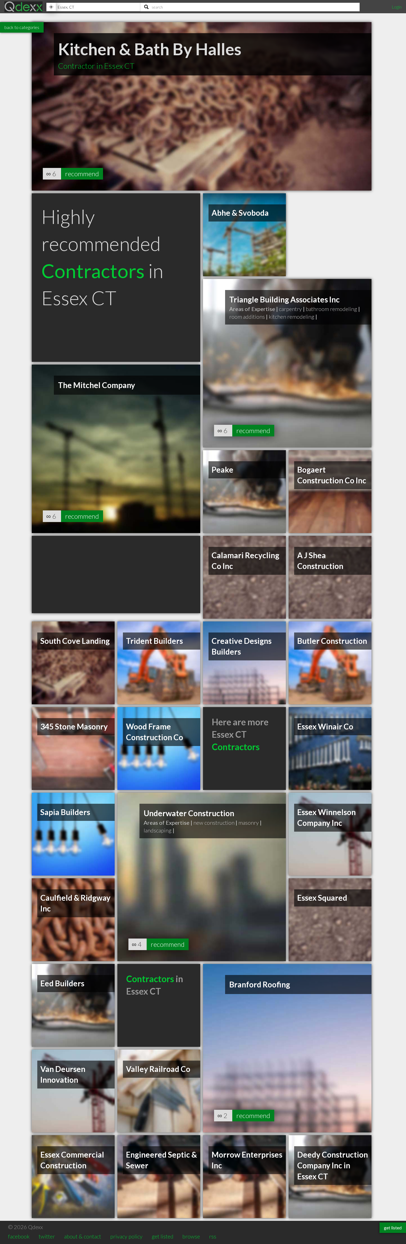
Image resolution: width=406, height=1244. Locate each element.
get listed (162, 1236)
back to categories (21, 27)
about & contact (82, 1236)
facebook (19, 1236)
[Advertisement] (116, 574)
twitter (47, 1236)
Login (397, 6)
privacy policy (126, 1236)
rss (212, 1236)
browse (191, 1236)
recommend (82, 174)
